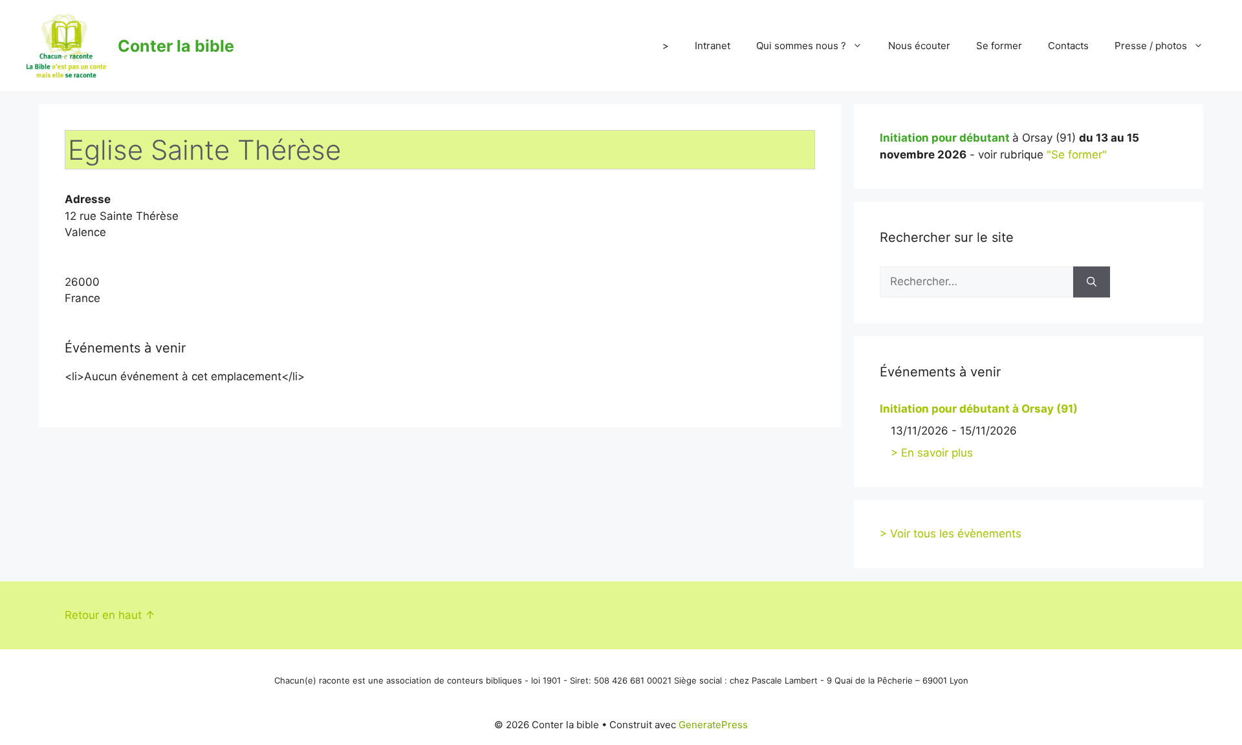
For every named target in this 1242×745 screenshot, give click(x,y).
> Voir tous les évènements (950, 533)
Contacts (1068, 45)
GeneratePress (713, 724)
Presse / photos (1151, 45)
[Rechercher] (1091, 281)
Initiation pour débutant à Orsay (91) (979, 408)
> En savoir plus (932, 452)
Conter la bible (176, 46)
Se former (999, 45)
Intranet (712, 45)
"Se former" (1077, 154)
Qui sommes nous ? (801, 45)
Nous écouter (919, 45)
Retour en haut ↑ (110, 615)
